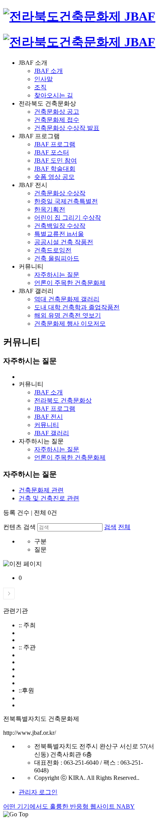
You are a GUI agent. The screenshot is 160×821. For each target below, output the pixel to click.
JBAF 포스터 (51, 152)
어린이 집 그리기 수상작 (67, 217)
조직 (40, 87)
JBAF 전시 (48, 416)
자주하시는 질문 (56, 274)
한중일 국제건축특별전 (66, 201)
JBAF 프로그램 (54, 144)
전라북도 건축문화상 (63, 400)
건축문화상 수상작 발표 (66, 128)
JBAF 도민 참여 (55, 160)
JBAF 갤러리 (51, 433)
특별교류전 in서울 (59, 234)
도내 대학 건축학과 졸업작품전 (77, 307)
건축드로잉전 (52, 250)
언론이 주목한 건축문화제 (70, 282)
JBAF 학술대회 (54, 168)
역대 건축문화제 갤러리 (66, 299)
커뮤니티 (46, 425)
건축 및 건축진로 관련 (49, 498)
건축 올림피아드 (56, 258)
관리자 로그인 (38, 792)
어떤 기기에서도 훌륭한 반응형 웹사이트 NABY (69, 806)
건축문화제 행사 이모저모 (70, 323)
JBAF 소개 (48, 71)
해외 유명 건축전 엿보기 (67, 315)
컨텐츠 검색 (19, 527)
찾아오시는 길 (53, 95)
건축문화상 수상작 (59, 193)
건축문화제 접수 (56, 119)
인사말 (43, 79)
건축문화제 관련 (41, 490)
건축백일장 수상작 (59, 225)
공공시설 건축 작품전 (63, 242)
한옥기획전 (49, 209)
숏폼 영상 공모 (54, 177)
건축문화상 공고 (56, 111)
